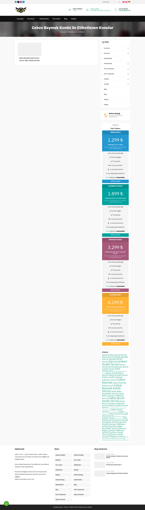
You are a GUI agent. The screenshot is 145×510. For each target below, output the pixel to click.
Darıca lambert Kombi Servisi (114, 363)
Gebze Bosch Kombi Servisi (113, 400)
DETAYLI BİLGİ (115, 181)
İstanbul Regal (122, 438)
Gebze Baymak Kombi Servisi (112, 388)
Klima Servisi (115, 414)
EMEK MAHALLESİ (111, 370)
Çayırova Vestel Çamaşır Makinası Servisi (113, 436)
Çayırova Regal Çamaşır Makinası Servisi (114, 431)
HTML (107, 177)
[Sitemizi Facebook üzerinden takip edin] (16, 2)
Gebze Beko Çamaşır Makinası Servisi (113, 396)
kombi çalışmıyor (118, 418)
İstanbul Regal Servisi (107, 440)
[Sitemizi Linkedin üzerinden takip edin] (23, 2)
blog (116, 357)
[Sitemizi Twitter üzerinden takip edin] (18, 2)
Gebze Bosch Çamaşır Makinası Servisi (113, 403)
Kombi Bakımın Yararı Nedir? (120, 416)
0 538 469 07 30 (124, 10)
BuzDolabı (123, 357)
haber (121, 412)
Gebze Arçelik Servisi (118, 375)
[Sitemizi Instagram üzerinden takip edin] (21, 2)
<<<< (74, 10)
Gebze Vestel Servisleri (113, 412)
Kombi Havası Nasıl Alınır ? (114, 465)
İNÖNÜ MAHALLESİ (114, 438)
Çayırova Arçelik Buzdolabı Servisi (115, 421)
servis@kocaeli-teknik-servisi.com (100, 10)
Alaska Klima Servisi (111, 355)
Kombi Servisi (108, 418)
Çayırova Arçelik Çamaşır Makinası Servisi (114, 424)
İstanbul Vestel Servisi (124, 440)
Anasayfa (63, 32)
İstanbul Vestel (115, 440)
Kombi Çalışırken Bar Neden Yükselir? (117, 473)
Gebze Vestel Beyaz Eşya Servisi (116, 408)
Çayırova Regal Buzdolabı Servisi (112, 427)
